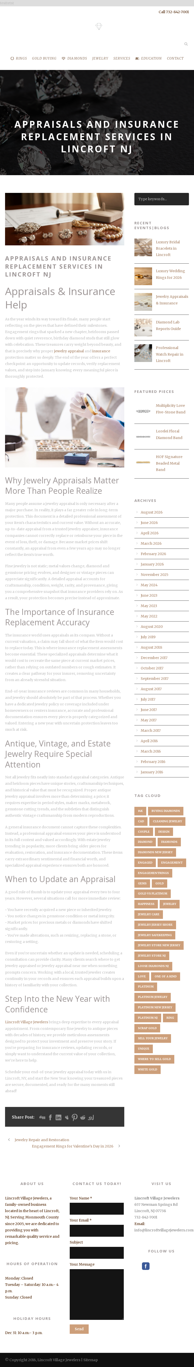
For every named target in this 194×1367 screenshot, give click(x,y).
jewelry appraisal (69, 351)
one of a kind (166, 976)
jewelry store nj (152, 955)
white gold (147, 1069)
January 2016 (152, 772)
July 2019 (148, 637)
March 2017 (151, 730)
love (142, 976)
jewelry (169, 904)
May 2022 (149, 616)
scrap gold (147, 1028)
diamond (145, 842)
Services (121, 58)
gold (159, 883)
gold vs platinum (152, 893)
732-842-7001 (145, 1217)
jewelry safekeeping (155, 935)
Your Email (81, 1220)
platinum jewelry (152, 997)
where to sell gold (154, 1059)
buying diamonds (166, 811)
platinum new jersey (155, 1007)
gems (142, 883)
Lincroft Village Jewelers (26, 1022)
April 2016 (149, 741)
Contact (175, 58)
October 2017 (152, 668)
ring (170, 1017)
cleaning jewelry (167, 821)
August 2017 (151, 689)
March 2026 (151, 543)
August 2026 (152, 512)
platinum (146, 986)
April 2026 (150, 533)
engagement (172, 862)
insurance (101, 351)
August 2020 (152, 626)
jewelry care (148, 914)
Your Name (81, 1198)
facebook (146, 1266)
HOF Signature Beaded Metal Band (169, 463)
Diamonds (77, 58)
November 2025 (154, 574)
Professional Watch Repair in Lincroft (169, 354)
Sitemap (90, 1360)
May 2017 (149, 720)
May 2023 (149, 606)
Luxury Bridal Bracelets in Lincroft (168, 248)
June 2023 (149, 595)
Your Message (82, 1264)
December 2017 (154, 657)
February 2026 (153, 554)
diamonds (169, 842)
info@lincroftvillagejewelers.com (163, 1230)
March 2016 (151, 751)
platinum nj (148, 1017)
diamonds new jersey (155, 852)
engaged (145, 862)
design (163, 831)
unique (143, 1048)
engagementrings (153, 873)
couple (144, 831)
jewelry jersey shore (155, 924)
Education (151, 58)
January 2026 (152, 564)
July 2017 (148, 699)
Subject (76, 1242)
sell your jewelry (152, 1038)
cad (141, 821)
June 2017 (149, 709)
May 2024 (149, 585)
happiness (146, 904)
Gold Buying (44, 58)
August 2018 (151, 647)
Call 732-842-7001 (174, 12)
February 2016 (153, 761)
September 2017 (154, 678)
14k (140, 811)
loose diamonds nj (153, 966)
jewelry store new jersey (159, 945)
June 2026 (149, 522)
